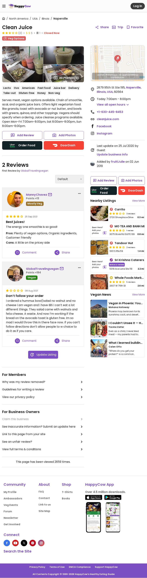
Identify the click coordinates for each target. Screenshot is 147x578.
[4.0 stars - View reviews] (117, 281)
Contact (44, 498)
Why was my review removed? (23, 382)
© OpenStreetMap (128, 74)
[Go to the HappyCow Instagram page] (41, 543)
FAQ (41, 491)
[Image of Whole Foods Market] (99, 281)
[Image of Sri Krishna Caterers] (99, 264)
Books (66, 498)
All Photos (69, 78)
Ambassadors (13, 498)
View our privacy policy (18, 397)
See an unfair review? (17, 442)
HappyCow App (99, 484)
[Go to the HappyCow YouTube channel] (15, 543)
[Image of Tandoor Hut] (99, 247)
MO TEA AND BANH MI (129, 226)
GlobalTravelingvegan (34, 171)
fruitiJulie (118, 162)
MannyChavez (36, 195)
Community (15, 484)
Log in (137, 6)
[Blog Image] (99, 309)
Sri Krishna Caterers (129, 260)
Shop (66, 484)
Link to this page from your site (23, 434)
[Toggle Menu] (4, 6)
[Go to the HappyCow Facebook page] (7, 543)
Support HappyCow (106, 566)
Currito (120, 209)
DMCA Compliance (80, 566)
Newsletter (11, 518)
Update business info (112, 154)
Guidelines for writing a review (23, 389)
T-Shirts (67, 492)
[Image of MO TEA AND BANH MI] (99, 230)
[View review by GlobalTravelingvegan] (15, 273)
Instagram (104, 133)
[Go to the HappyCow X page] (24, 543)
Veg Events (11, 505)
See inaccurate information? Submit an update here (38, 427)
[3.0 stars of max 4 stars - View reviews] (117, 213)
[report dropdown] (79, 193)
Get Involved (12, 524)
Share (104, 27)
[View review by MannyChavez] (15, 199)
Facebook (104, 126)
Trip (120, 27)
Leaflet (100, 74)
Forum (8, 511)
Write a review (117, 264)
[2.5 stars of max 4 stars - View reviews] (10, 32)
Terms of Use (57, 566)
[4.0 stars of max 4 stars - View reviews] (117, 230)
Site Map (44, 511)
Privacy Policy (37, 566)
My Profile (10, 492)
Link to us (45, 504)
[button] (117, 59)
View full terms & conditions (21, 449)
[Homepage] (20, 6)
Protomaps (112, 74)
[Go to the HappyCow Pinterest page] (32, 543)
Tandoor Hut (124, 243)
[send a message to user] (51, 195)
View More (138, 200)
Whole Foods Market (130, 278)
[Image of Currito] (99, 213)
